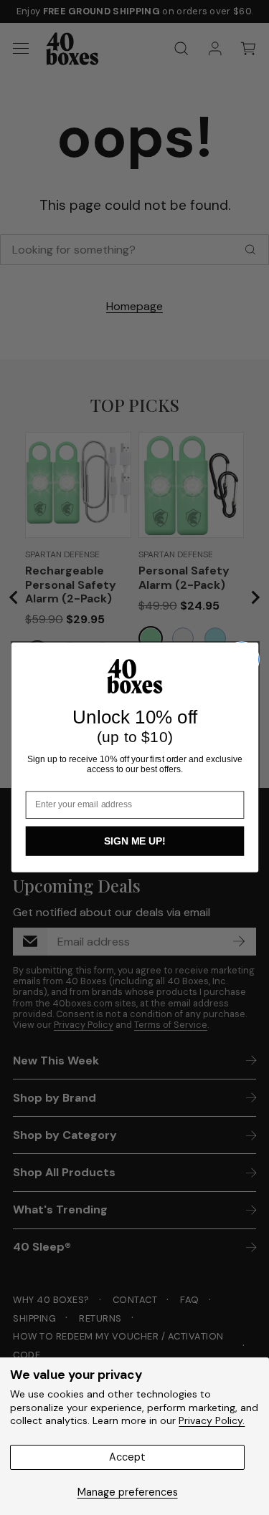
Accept (127, 1457)
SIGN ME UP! (135, 840)
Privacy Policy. (212, 1420)
